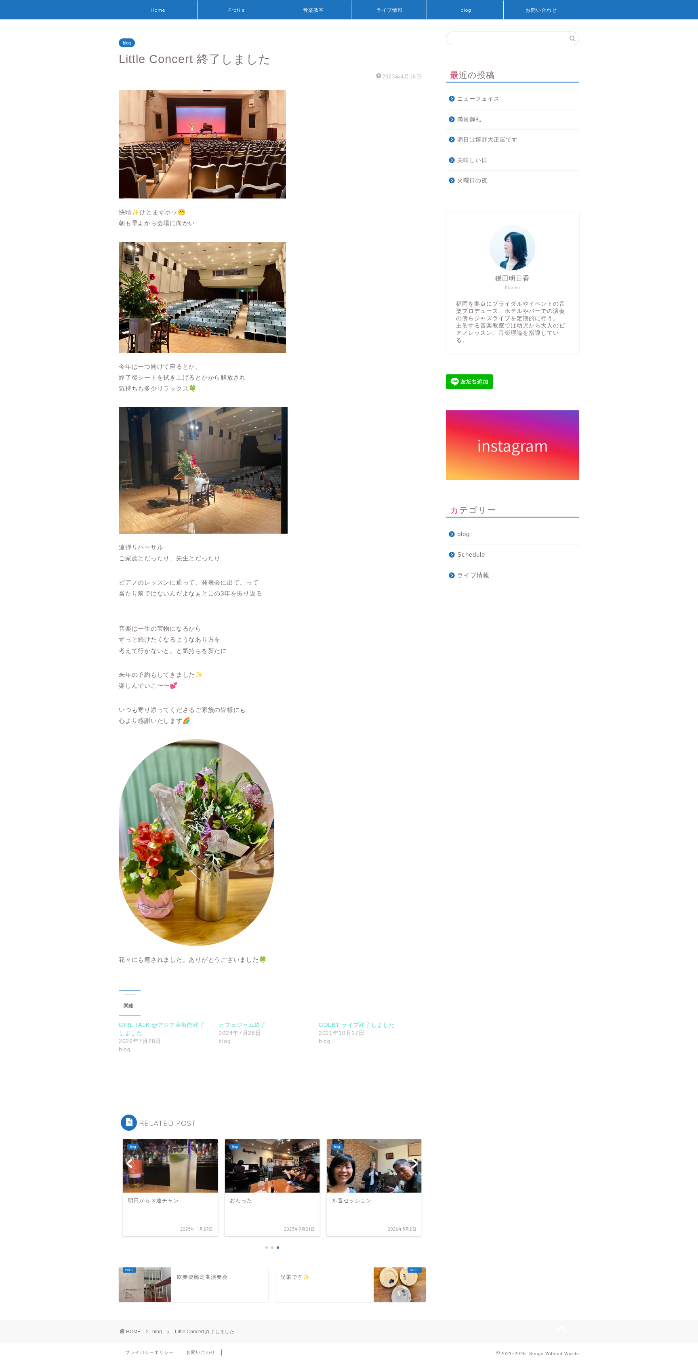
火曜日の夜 (472, 180)
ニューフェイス (478, 99)
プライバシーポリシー (149, 1352)
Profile (236, 10)
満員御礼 (469, 119)
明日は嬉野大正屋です (487, 140)
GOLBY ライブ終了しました (357, 1025)
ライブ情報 (389, 10)
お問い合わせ (541, 10)
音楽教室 (313, 10)
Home (158, 10)
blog (465, 10)
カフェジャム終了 (242, 1025)
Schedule (471, 554)
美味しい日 (472, 160)
